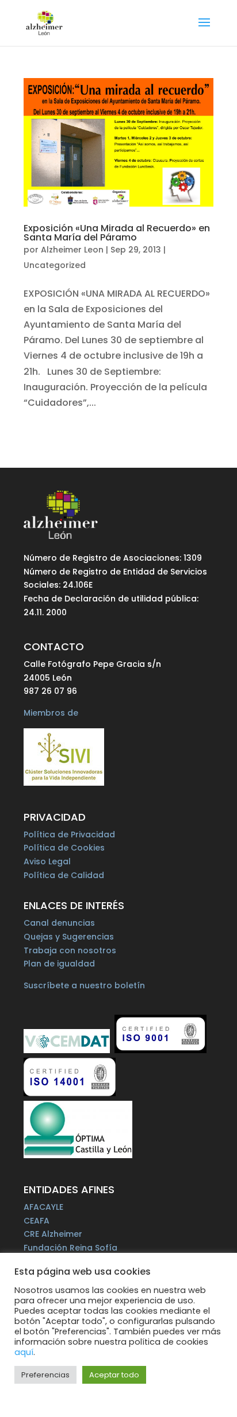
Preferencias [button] (45, 1374)
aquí (23, 1352)
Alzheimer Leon (72, 249)
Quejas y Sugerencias (69, 936)
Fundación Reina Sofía (70, 1247)
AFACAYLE (43, 1207)
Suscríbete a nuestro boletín (84, 985)
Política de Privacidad (69, 834)
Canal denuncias (59, 923)
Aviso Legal (47, 861)
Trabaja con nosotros (70, 950)
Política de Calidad (64, 875)
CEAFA (36, 1220)
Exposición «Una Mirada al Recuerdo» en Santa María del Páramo (117, 233)
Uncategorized (55, 265)
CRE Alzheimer (53, 1234)
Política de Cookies (64, 847)
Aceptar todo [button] (114, 1374)
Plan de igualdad (59, 963)
